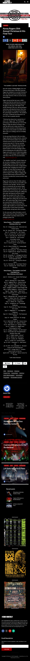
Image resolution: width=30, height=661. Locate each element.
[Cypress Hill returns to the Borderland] (15, 450)
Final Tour (22, 373)
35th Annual (10, 371)
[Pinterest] (10, 630)
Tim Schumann (9, 434)
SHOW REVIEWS (22, 418)
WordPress (17, 657)
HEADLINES (6, 25)
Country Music (15, 373)
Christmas (16, 371)
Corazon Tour (7, 373)
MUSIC (11, 418)
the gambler (6, 377)
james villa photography (9, 375)
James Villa (7, 36)
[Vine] (13, 630)
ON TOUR (16, 418)
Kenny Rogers (19, 375)
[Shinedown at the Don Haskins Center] (15, 426)
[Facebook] (3, 630)
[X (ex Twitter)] (6, 630)
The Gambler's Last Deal (16, 377)
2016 (5, 371)
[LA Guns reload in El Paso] (15, 473)
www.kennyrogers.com (11, 157)
